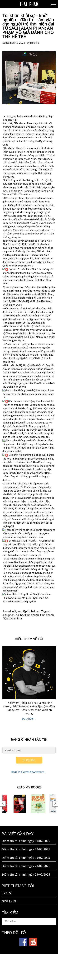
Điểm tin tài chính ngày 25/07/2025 (26, 858)
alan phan (8, 615)
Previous (3, 804)
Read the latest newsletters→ (29, 772)
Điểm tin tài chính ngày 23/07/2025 (26, 874)
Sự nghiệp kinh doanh (27, 611)
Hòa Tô (34, 42)
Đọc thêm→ (29, 718)
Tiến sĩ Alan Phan (12, 618)
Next (55, 804)
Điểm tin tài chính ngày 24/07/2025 (26, 866)
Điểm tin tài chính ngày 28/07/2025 (26, 849)
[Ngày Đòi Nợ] (19, 803)
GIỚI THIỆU (9, 901)
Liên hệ (7, 893)
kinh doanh (47, 615)
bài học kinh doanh (27, 615)
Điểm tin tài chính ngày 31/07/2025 (26, 841)
